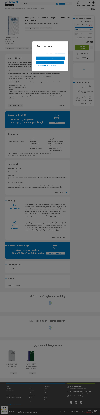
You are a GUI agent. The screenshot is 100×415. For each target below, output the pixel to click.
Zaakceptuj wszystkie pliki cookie (50, 58)
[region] (50, 56)
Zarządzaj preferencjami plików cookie (46, 65)
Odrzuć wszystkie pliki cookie (50, 62)
